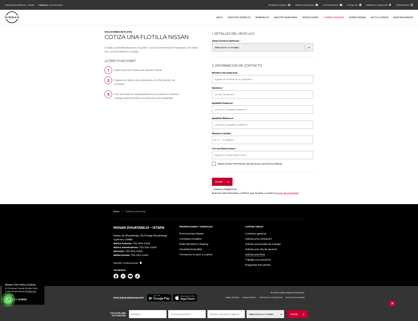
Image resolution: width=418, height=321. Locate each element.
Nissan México (249, 297)
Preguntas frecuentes (258, 265)
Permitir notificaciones (125, 262)
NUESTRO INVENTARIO (285, 17)
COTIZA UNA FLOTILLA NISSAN (146, 36)
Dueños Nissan (357, 17)
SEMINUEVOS (262, 17)
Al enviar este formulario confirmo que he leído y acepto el (256, 192)
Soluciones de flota (118, 31)
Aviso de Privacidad (295, 297)
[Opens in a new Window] (115, 276)
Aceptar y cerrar (16, 300)
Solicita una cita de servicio (261, 249)
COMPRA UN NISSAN (333, 17)
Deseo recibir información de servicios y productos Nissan (250, 163)
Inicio (220, 17)
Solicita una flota (255, 254)
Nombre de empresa (225, 72)
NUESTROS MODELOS (239, 17)
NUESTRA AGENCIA (403, 17)
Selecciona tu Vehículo (226, 40)
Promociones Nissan (191, 233)
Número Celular (222, 133)
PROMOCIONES (310, 17)
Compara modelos (190, 238)
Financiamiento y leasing (193, 244)
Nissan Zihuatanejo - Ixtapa (19, 5)
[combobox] (217, 140)
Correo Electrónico (224, 148)
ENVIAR (219, 181)
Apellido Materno (223, 118)
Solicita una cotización (258, 238)
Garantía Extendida (190, 249)
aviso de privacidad (287, 192)
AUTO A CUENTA (379, 17)
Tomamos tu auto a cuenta (195, 254)
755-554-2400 (56, 5)
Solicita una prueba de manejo (263, 244)
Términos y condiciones (270, 297)
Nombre (217, 87)
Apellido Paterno (223, 103)
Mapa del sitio (232, 297)
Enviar (294, 314)
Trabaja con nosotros (258, 259)
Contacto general (255, 233)
